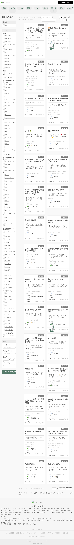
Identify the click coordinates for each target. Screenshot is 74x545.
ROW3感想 (8, 317)
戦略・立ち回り (9, 49)
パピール (7, 154)
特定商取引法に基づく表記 (37, 536)
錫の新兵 (7, 270)
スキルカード (9, 275)
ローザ (7, 147)
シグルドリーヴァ (10, 251)
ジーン (7, 108)
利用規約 (57, 533)
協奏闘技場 (8, 67)
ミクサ (7, 175)
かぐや (7, 242)
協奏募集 (7, 324)
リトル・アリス (9, 178)
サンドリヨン (9, 84)
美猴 (6, 167)
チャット (7, 52)
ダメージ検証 (9, 77)
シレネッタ (8, 236)
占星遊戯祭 (8, 64)
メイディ (7, 267)
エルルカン (8, 207)
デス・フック (9, 181)
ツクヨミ (7, 105)
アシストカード (9, 278)
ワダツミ (7, 261)
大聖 (6, 90)
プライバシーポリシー (32, 533)
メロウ (7, 93)
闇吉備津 (7, 164)
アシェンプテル (9, 161)
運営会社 (65, 533)
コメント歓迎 (9, 299)
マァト (7, 141)
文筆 (6, 25)
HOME (34, 529)
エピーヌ (7, 245)
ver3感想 (7, 320)
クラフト (7, 284)
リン (6, 96)
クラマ (7, 144)
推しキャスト (9, 293)
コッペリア (8, 138)
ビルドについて (9, 287)
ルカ (6, 220)
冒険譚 (7, 58)
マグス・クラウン (10, 122)
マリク (7, 201)
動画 (6, 302)
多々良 (7, 257)
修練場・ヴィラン (10, 55)
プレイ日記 (8, 296)
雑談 (6, 305)
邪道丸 (7, 131)
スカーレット (9, 184)
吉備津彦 (7, 87)
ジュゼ (7, 197)
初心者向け (8, 35)
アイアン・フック (10, 102)
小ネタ (7, 314)
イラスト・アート (10, 311)
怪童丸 (7, 187)
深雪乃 (7, 194)
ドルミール (8, 115)
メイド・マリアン (10, 248)
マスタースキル (9, 281)
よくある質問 (10, 533)
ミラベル (7, 128)
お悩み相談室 (9, 327)
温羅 (6, 112)
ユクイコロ (8, 264)
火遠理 (7, 125)
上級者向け (8, 41)
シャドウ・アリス (10, 99)
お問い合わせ (20, 533)
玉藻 (6, 134)
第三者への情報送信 (47, 533)
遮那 (6, 217)
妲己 (6, 204)
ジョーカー (8, 210)
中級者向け (8, 38)
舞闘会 (7, 61)
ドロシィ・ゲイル (10, 254)
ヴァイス (7, 239)
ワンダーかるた (9, 308)
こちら (49, 518)
